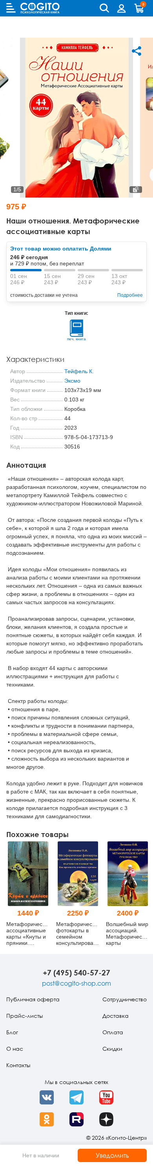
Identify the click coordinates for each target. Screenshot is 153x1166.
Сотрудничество (124, 999)
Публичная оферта (33, 999)
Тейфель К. (79, 371)
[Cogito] (40, 8)
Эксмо (72, 381)
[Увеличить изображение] (135, 189)
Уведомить (112, 1155)
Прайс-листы (24, 1015)
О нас (14, 1048)
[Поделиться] (136, 51)
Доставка (115, 1015)
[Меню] (11, 8)
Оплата (112, 1032)
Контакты (18, 1065)
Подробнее (130, 295)
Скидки (112, 1048)
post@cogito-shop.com (76, 983)
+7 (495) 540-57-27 (76, 972)
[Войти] (121, 8)
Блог (12, 1032)
